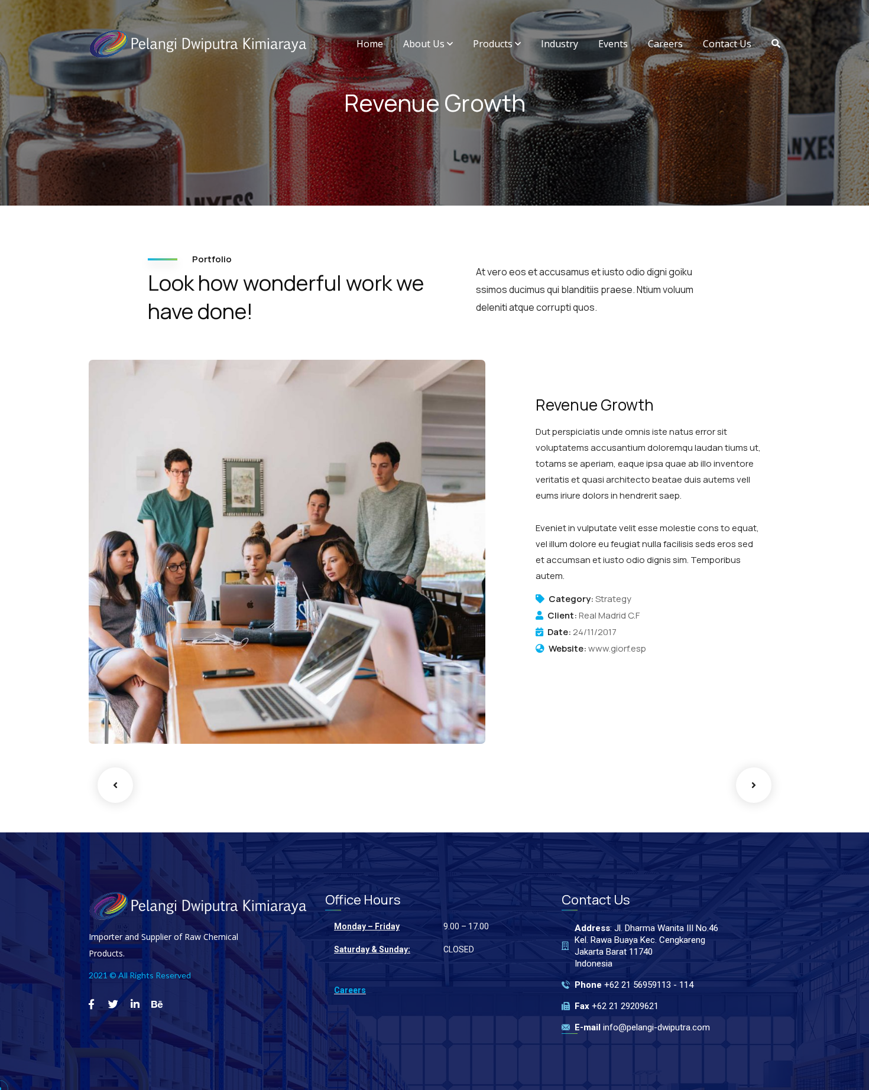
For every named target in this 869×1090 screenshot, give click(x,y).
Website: (567, 649)
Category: (571, 599)
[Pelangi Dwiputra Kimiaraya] (198, 43)
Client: (562, 616)
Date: (559, 632)
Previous (115, 785)
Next (753, 785)
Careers (350, 990)
